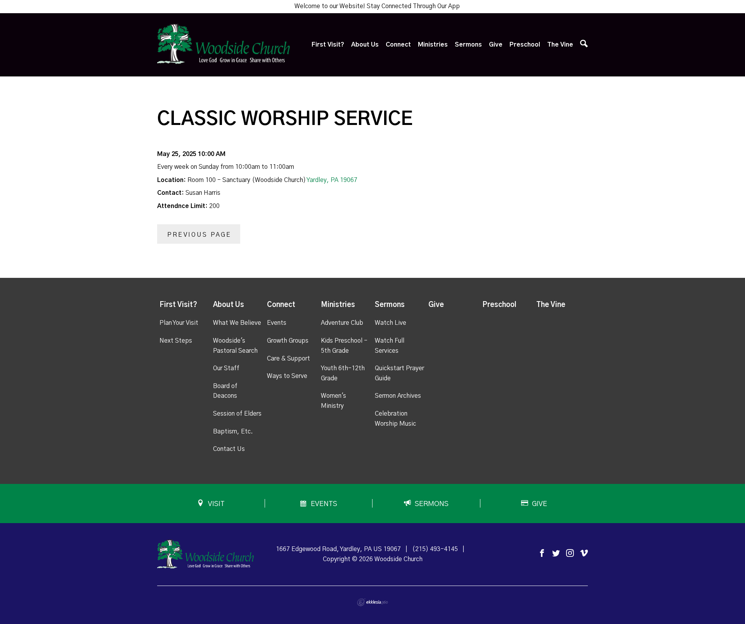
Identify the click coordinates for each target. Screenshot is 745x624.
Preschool (524, 45)
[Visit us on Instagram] (570, 553)
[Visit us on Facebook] (542, 553)
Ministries (433, 45)
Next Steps (175, 341)
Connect (398, 45)
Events (276, 323)
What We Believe (237, 323)
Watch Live (390, 323)
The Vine (560, 45)
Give (495, 45)
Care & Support (288, 358)
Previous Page (199, 235)
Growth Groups (287, 341)
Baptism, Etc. (233, 431)
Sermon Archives (398, 396)
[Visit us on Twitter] (556, 553)
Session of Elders (237, 414)
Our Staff (226, 368)
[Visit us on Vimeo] (584, 553)
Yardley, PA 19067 (332, 180)
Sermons (468, 45)
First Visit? (328, 45)
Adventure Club (342, 323)
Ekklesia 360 (372, 602)
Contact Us (229, 449)
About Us (365, 45)
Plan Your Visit (178, 323)
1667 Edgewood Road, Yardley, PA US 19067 (338, 549)
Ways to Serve (287, 376)
